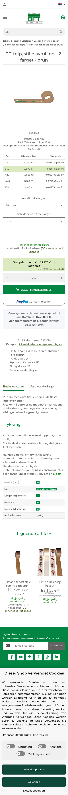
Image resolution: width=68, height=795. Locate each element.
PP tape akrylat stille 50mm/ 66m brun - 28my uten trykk (18, 585)
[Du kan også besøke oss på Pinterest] (29, 657)
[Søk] (62, 31)
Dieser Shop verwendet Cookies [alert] (34, 673)
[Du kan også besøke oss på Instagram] (38, 657)
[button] (61, 4)
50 (38, 482)
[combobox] (34, 205)
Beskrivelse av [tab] (13, 386)
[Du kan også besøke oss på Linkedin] (56, 657)
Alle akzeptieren (34, 769)
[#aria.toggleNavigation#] (5, 17)
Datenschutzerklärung (16, 735)
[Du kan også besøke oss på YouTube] (20, 657)
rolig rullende (42, 489)
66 (38, 496)
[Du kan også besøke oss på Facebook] (11, 657)
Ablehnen (34, 781)
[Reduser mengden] (7, 277)
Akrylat (53, 489)
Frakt (48, 142)
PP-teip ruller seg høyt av (50, 583)
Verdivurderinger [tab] (42, 386)
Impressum (40, 735)
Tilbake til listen (11, 40)
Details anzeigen (34, 790)
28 (38, 509)
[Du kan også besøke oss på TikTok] (47, 657)
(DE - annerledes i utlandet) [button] (18, 609)
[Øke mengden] (61, 277)
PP (38, 502)
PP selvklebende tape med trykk (40, 344)
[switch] (11, 746)
